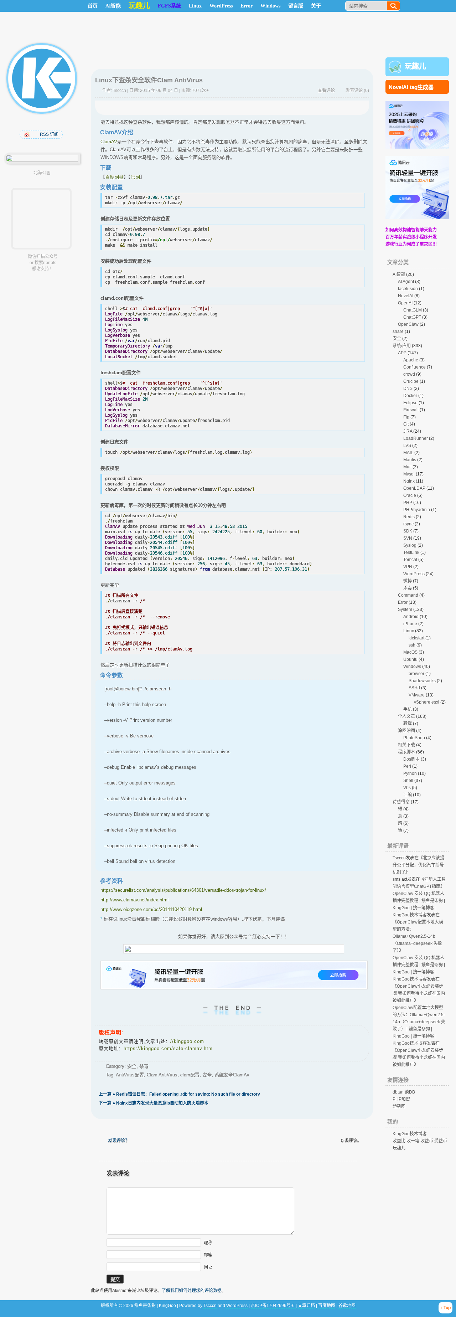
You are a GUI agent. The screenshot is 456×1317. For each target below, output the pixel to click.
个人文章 (406, 716)
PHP (407, 502)
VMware (417, 695)
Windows (270, 6)
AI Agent (406, 281)
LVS (407, 445)
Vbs (407, 787)
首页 (93, 6)
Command (408, 595)
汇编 (407, 794)
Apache (410, 359)
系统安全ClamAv (231, 1074)
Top (447, 1307)
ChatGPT (412, 317)
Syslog (409, 545)
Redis (409, 516)
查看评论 (326, 90)
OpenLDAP (414, 488)
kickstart (416, 638)
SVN (407, 538)
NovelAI (405, 295)
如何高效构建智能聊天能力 (411, 229)
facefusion (408, 288)
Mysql (409, 474)
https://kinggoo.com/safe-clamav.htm (168, 1048)
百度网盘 (114, 177)
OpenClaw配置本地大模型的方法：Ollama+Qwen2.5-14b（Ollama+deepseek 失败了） (418, 936)
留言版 (295, 6)
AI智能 (113, 6)
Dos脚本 (411, 759)
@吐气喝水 (27, 134)
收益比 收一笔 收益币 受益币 (420, 1140)
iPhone (410, 623)
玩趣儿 (415, 66)
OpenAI (405, 302)
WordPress (221, 6)
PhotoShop (414, 737)
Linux (195, 6)
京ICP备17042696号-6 (273, 1305)
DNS (408, 388)
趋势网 (399, 1106)
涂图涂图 (406, 730)
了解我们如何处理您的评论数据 (192, 1290)
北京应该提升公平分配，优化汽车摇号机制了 (418, 865)
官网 (135, 177)
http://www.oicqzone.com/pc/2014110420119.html (151, 909)
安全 (131, 1066)
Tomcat (410, 559)
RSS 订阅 (49, 134)
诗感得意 (401, 801)
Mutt (407, 466)
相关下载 (406, 744)
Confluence (414, 367)
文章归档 (306, 1305)
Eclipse (410, 402)
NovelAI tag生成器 (411, 87)
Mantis (409, 459)
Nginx (409, 481)
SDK (407, 531)
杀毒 (144, 1066)
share (398, 331)
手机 (407, 709)
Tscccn (119, 90)
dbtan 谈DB (404, 1092)
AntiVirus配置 (130, 1074)
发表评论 (354, 90)
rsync (408, 523)
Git (406, 424)
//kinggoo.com (187, 1041)
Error (246, 6)
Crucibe (411, 381)
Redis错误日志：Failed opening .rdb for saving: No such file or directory (179, 1094)
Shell (408, 780)
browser (416, 673)
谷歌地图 (347, 1305)
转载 (407, 723)
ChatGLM (412, 310)
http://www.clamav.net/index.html (134, 899)
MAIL (408, 452)
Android (411, 616)
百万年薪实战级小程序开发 (411, 237)
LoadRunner (415, 438)
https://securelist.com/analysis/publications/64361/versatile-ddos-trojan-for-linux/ (183, 890)
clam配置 (190, 1074)
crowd (409, 374)
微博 (407, 580)
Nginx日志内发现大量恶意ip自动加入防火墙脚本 (153, 1103)
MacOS (410, 652)
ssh (412, 645)
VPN (407, 566)
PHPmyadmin (416, 509)
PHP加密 (401, 1099)
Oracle (409, 495)
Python (410, 773)
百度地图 (326, 1305)
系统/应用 (402, 345)
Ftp (406, 417)
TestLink (411, 552)
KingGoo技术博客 (410, 1133)
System (405, 609)
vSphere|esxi (426, 702)
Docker (410, 395)
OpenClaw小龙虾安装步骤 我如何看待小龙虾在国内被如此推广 (419, 993)
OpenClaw (408, 324)
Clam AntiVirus (162, 1074)
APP (402, 352)
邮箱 (208, 1254)
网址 (208, 1267)
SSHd (414, 687)
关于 (316, 6)
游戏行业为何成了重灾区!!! (411, 244)
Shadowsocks (422, 680)
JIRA (407, 431)
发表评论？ (118, 1140)
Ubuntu (410, 659)
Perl (407, 766)
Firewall (411, 409)
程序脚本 (406, 752)
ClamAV (108, 141)
